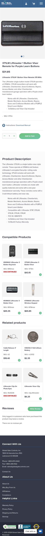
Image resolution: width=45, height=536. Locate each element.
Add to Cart (30, 136)
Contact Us (6, 472)
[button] (21, 56)
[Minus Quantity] (4, 136)
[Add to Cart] (40, 274)
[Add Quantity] (14, 136)
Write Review (35, 409)
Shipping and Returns (10, 513)
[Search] (41, 3)
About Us (5, 484)
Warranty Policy (8, 505)
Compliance (6, 495)
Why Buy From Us (8, 487)
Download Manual (23, 125)
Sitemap (5, 517)
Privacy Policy (7, 509)
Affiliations (6, 491)
